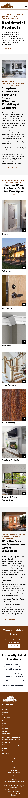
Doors (5, 234)
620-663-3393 (14, 763)
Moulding (7, 346)
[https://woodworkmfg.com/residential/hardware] (14, 290)
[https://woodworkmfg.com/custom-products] (14, 442)
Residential (7, 705)
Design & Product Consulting (10, 745)
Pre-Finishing (8, 423)
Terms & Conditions (10, 790)
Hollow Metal (6, 733)
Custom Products (10, 460)
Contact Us (5, 751)
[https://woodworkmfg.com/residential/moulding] (14, 328)
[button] (26, 6)
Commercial (7, 721)
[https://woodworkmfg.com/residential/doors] (14, 216)
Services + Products (11, 737)
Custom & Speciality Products (11, 739)
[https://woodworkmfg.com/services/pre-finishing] (14, 405)
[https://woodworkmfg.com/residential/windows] (14, 253)
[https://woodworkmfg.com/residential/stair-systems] (14, 367)
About (5, 748)
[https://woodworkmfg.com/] (7, 6)
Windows (6, 271)
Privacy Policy (19, 790)
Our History (5, 753)
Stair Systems (9, 385)
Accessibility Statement (14, 791)
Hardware (7, 308)
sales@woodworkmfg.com (14, 772)
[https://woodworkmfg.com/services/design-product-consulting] (14, 479)
